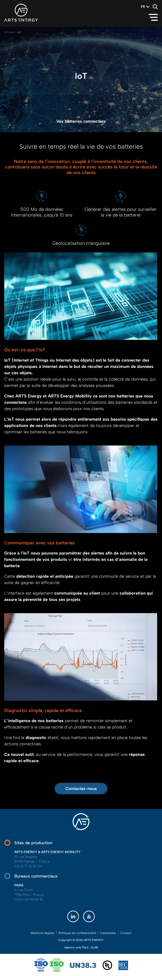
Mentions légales (42, 933)
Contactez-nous (81, 788)
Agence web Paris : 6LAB (81, 947)
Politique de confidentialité (77, 933)
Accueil (9, 32)
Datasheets (108, 933)
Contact (126, 933)
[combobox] (143, 7)
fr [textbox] (143, 7)
